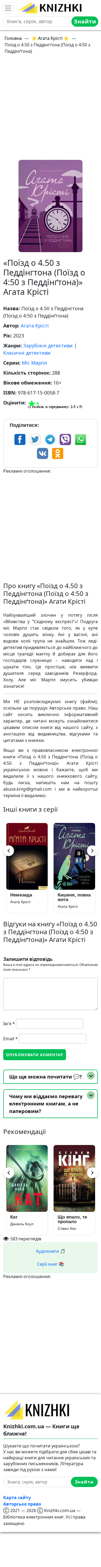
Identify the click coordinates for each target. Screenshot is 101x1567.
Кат (14, 1217)
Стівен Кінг (67, 1228)
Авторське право (22, 1504)
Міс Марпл (34, 363)
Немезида (21, 895)
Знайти (85, 21)
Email (10, 1039)
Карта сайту (17, 1497)
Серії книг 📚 (50, 1264)
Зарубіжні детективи (48, 345)
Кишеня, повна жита (74, 897)
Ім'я (9, 1024)
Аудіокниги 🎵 (50, 1251)
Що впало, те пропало (72, 1219)
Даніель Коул (21, 1224)
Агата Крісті (35, 325)
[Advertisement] (50, 109)
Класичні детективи (27, 353)
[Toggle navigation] (8, 8)
